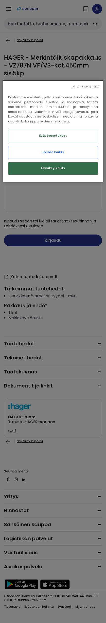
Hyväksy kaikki (53, 168)
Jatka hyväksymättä (86, 86)
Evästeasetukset (53, 136)
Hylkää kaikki (53, 152)
